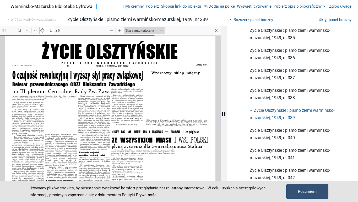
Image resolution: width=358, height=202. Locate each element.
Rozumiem (307, 191)
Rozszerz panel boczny (253, 19)
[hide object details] (224, 114)
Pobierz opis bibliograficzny (298, 6)
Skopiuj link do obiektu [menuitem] (181, 6)
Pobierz (152, 6)
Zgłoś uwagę (340, 6)
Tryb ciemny (133, 6)
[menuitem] (297, 34)
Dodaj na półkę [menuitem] (222, 6)
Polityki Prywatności (140, 195)
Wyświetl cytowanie (254, 6)
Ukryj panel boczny (335, 19)
